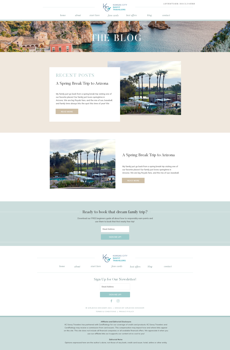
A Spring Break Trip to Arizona (82, 84)
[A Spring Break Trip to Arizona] (144, 88)
